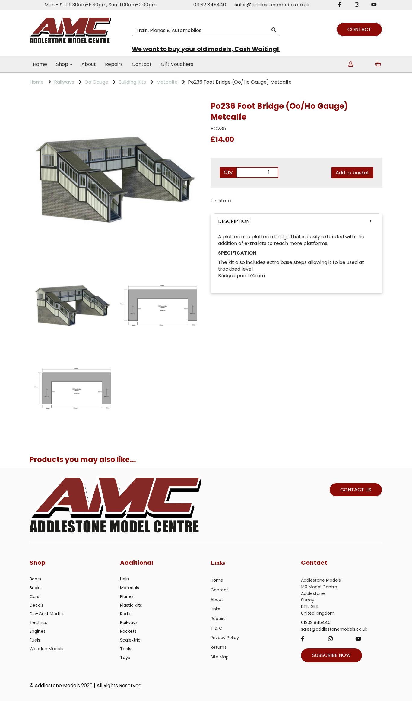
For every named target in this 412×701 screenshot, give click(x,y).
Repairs (114, 64)
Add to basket (352, 172)
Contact (142, 64)
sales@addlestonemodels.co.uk (272, 4)
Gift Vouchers (177, 64)
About (88, 64)
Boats (35, 579)
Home (40, 64)
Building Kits (132, 82)
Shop (62, 64)
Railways (64, 82)
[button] (296, 221)
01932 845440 (209, 4)
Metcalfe (167, 82)
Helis (124, 579)
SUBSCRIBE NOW (331, 655)
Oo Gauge (96, 82)
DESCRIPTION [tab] (233, 221)
